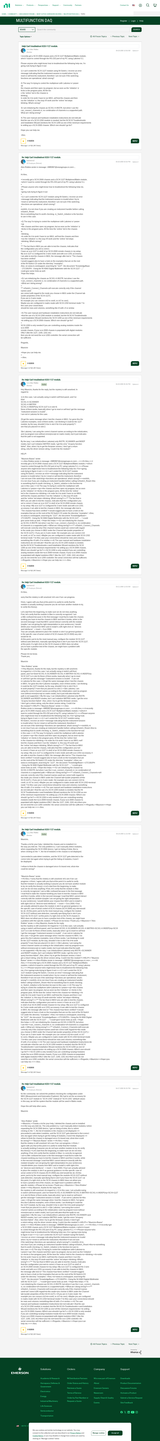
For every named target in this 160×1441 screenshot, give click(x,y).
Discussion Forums (27, 14)
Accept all (115, 1433)
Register (123, 21)
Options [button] (134, 51)
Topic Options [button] (25, 36)
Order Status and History (78, 1383)
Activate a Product (128, 1392)
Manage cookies (99, 1433)
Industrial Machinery (49, 1401)
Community (12, 14)
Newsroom (98, 1392)
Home (4, 14)
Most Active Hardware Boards (49, 14)
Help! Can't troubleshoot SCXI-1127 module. (40, 46)
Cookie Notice (38, 1435)
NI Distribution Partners (77, 1378)
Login (133, 21)
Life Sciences (46, 1406)
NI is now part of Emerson (104, 1378)
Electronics (45, 1391)
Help (141, 21)
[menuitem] (19, 6)
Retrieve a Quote (74, 1388)
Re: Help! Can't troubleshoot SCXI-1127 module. (41, 157)
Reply (135, 141)
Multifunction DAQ (71, 14)
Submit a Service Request (131, 1397)
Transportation (46, 1415)
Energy (43, 1396)
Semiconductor (47, 1410)
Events (97, 1402)
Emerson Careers (101, 1388)
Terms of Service (74, 1392)
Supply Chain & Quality (104, 1397)
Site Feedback (126, 1402)
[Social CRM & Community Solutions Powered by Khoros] (136, 1352)
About (96, 1383)
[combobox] (82, 29)
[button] (23, 141)
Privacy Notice (75, 1433)
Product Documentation (130, 1383)
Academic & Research (50, 1378)
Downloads (125, 1378)
